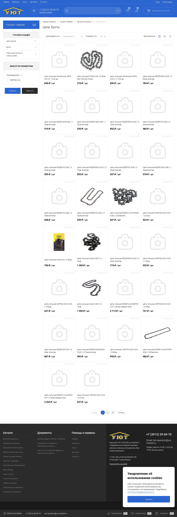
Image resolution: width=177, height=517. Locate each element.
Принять (149, 499)
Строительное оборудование (14, 465)
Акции (25, 2)
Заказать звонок (45, 12)
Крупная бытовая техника (13, 448)
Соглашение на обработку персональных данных (47, 444)
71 (35, 41)
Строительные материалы (13, 487)
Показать (12, 91)
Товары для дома (9, 483)
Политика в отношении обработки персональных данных (50, 451)
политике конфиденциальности (141, 492)
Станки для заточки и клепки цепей (14, 54)
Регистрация (167, 2)
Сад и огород (8, 470)
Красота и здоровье (10, 461)
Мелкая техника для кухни (13, 452)
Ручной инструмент (10, 479)
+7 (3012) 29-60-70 (33, 513)
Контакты (43, 2)
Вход (158, 2)
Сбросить (29, 91)
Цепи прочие (11, 41)
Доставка (33, 2)
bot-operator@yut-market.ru (55, 513)
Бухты (8, 47)
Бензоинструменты (10, 439)
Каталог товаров (15, 24)
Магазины (15, 2)
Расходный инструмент (12, 492)
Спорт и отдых (8, 474)
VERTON (15, 80)
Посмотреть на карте (118, 464)
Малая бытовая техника (12, 456)
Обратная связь (14, 513)
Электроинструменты (11, 443)
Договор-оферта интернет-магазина (51, 439)
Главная (6, 2)
